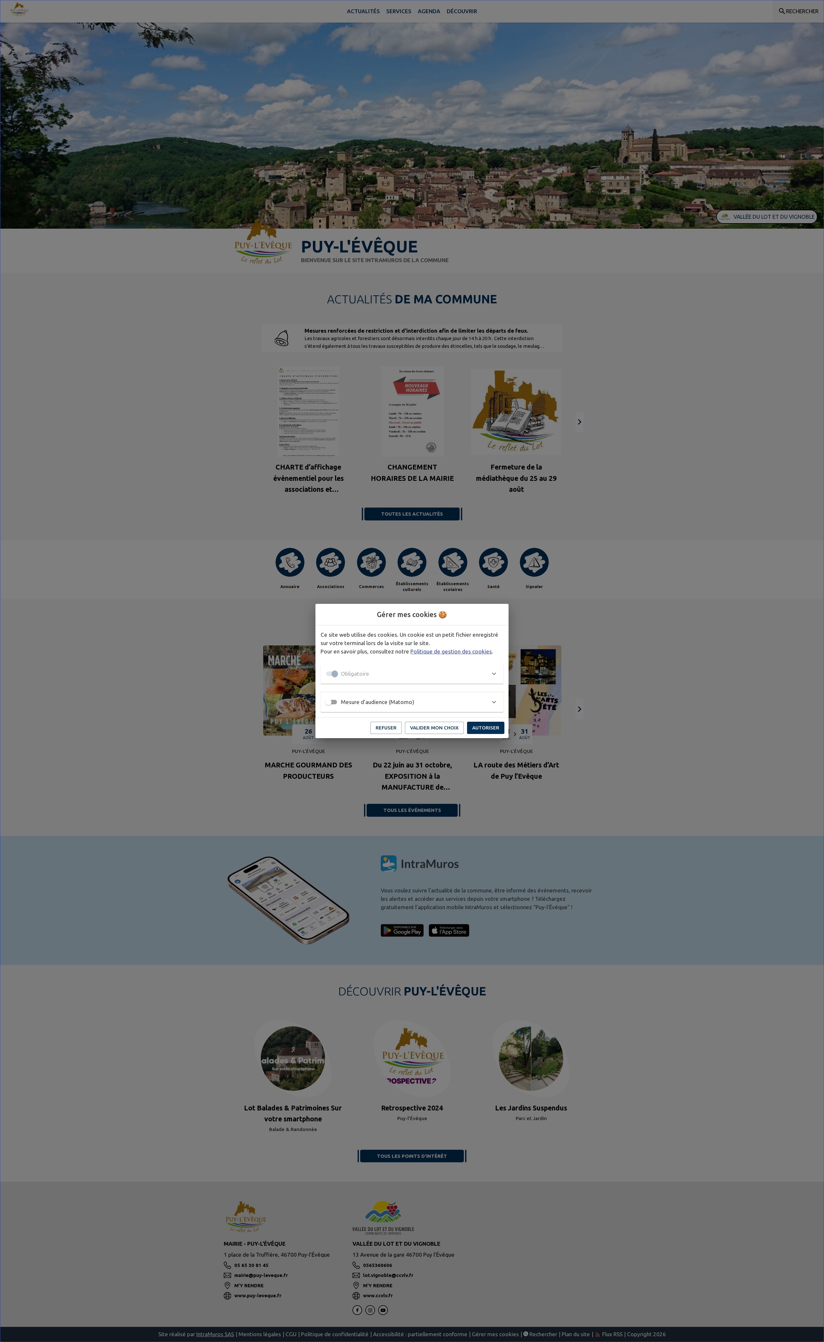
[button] (412, 674)
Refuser (386, 727)
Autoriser (485, 727)
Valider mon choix (434, 727)
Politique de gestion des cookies (451, 651)
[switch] (328, 702)
